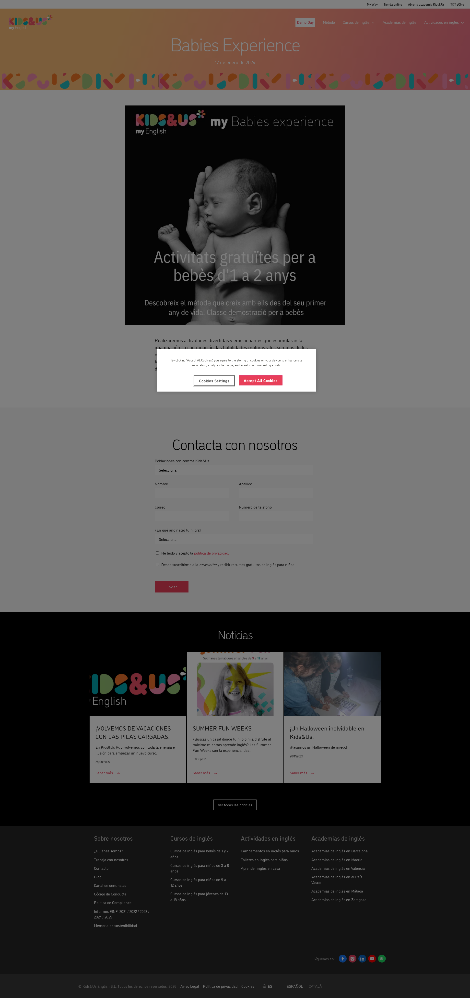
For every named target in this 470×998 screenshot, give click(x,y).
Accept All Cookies (260, 380)
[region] (236, 370)
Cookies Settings (214, 380)
